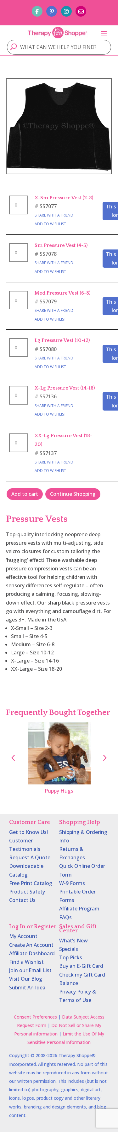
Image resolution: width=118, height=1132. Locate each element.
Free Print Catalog (30, 883)
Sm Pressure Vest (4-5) (61, 245)
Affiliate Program (79, 908)
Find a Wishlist (26, 961)
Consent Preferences (35, 1017)
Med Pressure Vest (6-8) (63, 293)
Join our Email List (30, 970)
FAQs (65, 917)
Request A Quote (29, 857)
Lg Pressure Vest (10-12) (62, 340)
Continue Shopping (73, 493)
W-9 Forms (72, 883)
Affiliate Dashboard (32, 953)
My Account (23, 936)
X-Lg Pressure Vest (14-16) (65, 388)
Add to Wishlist (50, 224)
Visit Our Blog (25, 978)
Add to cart (24, 493)
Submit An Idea (27, 987)
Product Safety (27, 891)
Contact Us (22, 900)
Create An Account (31, 944)
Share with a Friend (54, 215)
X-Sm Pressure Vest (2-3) (64, 198)
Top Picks (70, 957)
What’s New (73, 940)
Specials (68, 949)
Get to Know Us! (28, 832)
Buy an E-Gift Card (81, 965)
